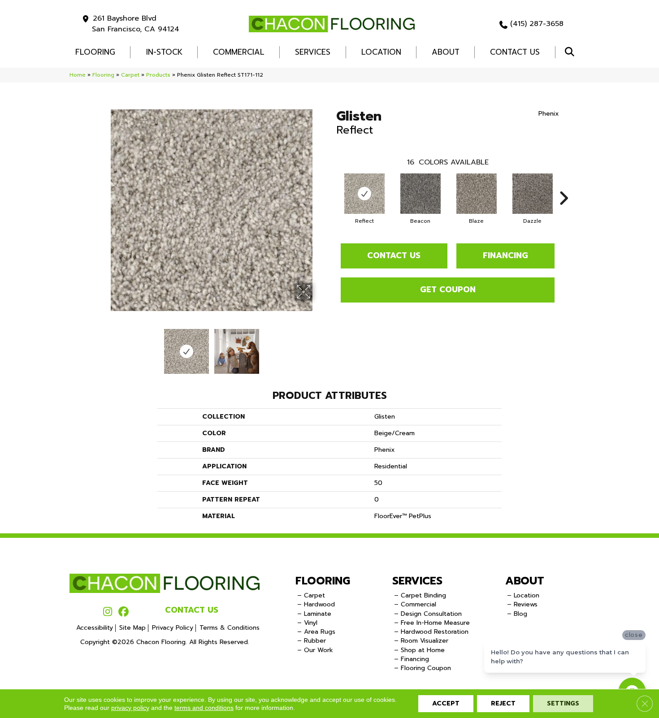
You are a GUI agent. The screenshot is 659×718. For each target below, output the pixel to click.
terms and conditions (204, 707)
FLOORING (95, 52)
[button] (571, 52)
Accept (446, 703)
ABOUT (524, 581)
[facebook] (123, 612)
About (446, 52)
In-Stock (164, 52)
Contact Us (515, 52)
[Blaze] (476, 193)
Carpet (130, 75)
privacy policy (130, 707)
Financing (505, 255)
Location (381, 52)
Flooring (103, 75)
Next (318, 346)
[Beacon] (420, 193)
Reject (503, 703)
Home (77, 75)
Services (312, 52)
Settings (563, 703)
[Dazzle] (532, 193)
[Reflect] (364, 193)
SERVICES (417, 581)
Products (158, 75)
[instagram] (107, 612)
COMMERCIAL (238, 52)
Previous (104, 346)
